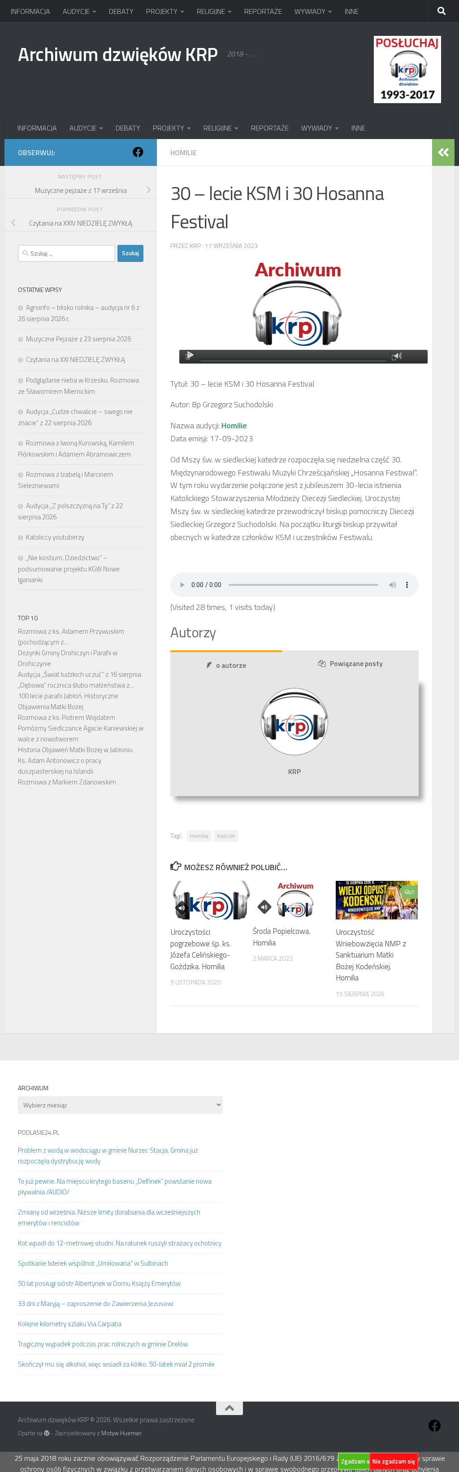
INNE (352, 11)
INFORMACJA (30, 11)
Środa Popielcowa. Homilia (281, 937)
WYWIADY (309, 11)
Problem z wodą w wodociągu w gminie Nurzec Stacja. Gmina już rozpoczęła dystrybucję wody (108, 1155)
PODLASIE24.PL (38, 1132)
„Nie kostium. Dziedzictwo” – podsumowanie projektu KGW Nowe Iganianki (69, 569)
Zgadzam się (357, 1461)
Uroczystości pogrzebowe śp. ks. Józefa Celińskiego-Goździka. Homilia (200, 949)
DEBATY (121, 11)
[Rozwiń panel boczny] (443, 152)
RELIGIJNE (211, 11)
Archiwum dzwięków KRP (118, 53)
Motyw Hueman (121, 1432)
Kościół (226, 836)
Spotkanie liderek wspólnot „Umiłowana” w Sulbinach (93, 1263)
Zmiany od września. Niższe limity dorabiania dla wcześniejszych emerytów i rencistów (109, 1217)
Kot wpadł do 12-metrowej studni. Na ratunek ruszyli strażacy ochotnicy (119, 1243)
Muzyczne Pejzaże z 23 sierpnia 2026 (78, 339)
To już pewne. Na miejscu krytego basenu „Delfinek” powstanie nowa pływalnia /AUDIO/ (115, 1186)
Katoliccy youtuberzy (55, 537)
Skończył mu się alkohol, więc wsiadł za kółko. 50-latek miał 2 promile (116, 1364)
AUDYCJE (76, 11)
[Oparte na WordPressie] (47, 1433)
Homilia (199, 836)
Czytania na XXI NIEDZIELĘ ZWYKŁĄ (75, 359)
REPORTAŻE (263, 11)
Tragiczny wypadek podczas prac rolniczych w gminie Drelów (103, 1344)
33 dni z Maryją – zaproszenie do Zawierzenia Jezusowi (95, 1303)
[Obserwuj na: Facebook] (138, 152)
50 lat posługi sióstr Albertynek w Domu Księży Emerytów (99, 1283)
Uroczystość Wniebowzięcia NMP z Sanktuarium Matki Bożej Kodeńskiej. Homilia (371, 955)
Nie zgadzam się (393, 1461)
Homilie (183, 152)
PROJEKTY (162, 11)
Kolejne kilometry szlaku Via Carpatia (69, 1324)
